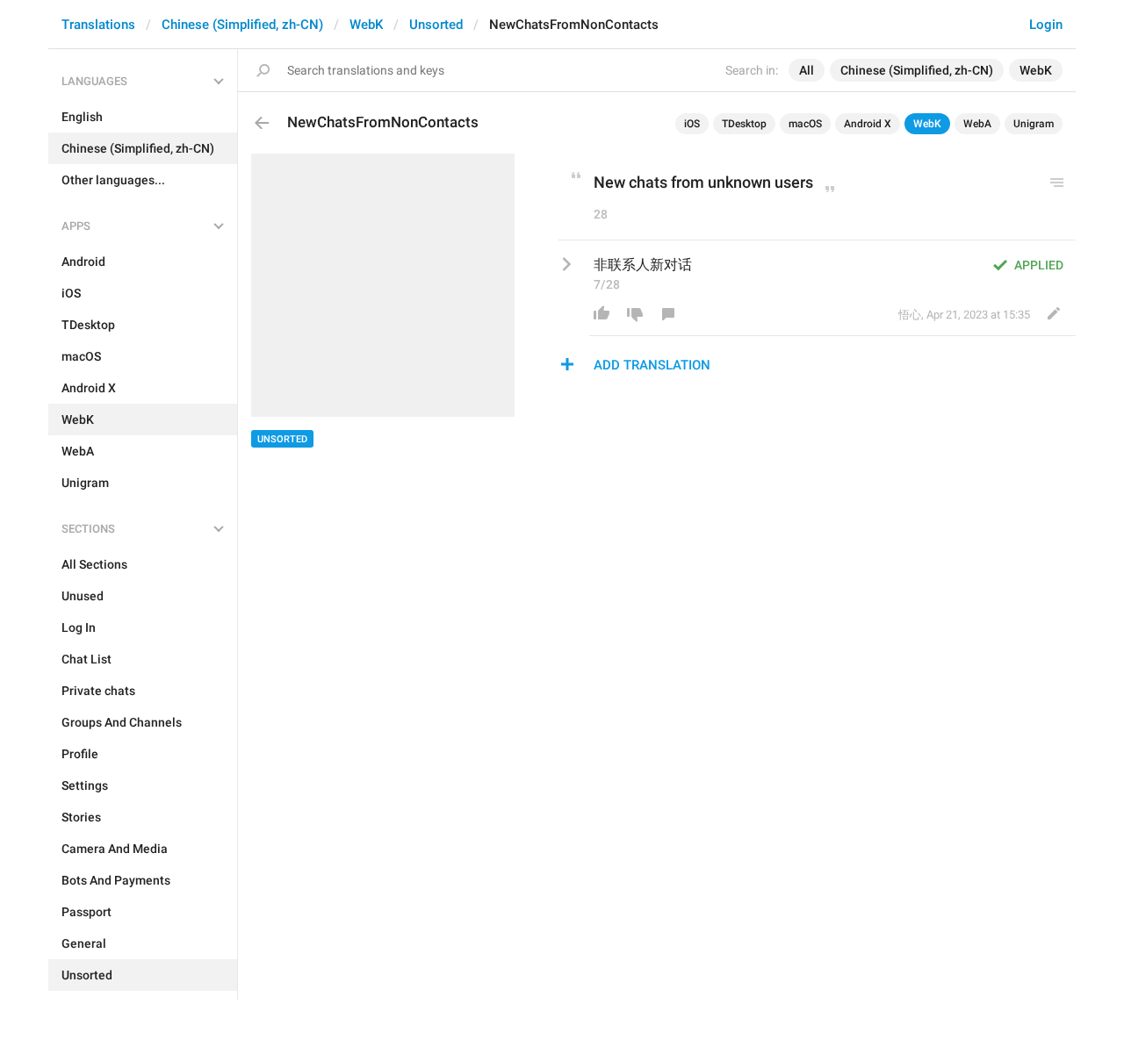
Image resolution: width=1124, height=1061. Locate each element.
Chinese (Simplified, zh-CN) (242, 24)
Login (1046, 24)
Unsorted (436, 24)
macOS (805, 124)
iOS (692, 124)
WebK (366, 24)
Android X (867, 124)
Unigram (1033, 124)
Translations (98, 24)
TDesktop (744, 124)
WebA (977, 124)
